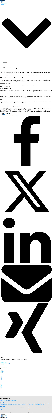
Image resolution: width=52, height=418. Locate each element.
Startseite (2, 1)
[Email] (26, 302)
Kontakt (2, 2)
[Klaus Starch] (1, 356)
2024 (1, 377)
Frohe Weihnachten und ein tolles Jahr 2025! (5, 363)
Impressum (2, 416)
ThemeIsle (6, 417)
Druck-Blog (4, 114)
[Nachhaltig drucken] (22, 404)
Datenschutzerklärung (5, 62)
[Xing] (26, 352)
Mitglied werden (3, 414)
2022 (1, 379)
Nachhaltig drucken (2, 406)
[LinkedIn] (26, 264)
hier (8, 113)
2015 (1, 387)
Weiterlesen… (48, 403)
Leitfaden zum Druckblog (4, 415)
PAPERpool (2, 372)
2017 (1, 385)
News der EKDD (2, 371)
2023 (1, 378)
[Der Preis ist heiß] (8, 400)
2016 (1, 386)
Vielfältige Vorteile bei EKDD (4, 362)
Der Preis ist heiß (2, 402)
